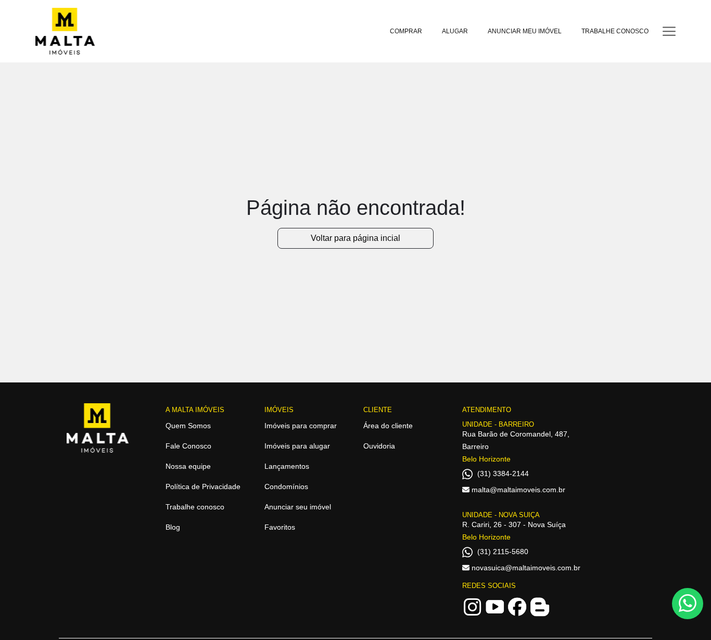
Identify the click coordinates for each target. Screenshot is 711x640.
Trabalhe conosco (195, 507)
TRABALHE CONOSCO (615, 31)
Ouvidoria (379, 446)
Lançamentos (286, 466)
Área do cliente (388, 425)
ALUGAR (455, 31)
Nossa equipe (188, 466)
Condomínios (286, 486)
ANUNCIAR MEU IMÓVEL (525, 31)
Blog (173, 527)
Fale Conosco (188, 446)
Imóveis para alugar (297, 446)
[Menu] (669, 30)
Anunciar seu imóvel (297, 507)
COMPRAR (406, 31)
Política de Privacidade (203, 486)
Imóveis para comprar (300, 425)
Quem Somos (188, 425)
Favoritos (279, 527)
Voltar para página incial (355, 238)
